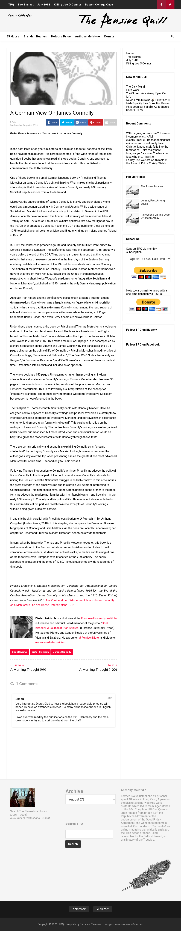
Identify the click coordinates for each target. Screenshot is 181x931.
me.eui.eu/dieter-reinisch (50, 642)
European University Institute (99, 618)
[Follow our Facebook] (161, 4)
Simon (20, 699)
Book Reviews (19, 652)
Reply (109, 698)
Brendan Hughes (35, 36)
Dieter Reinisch (40, 652)
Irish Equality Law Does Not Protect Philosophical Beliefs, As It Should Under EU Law (148, 107)
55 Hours (13, 36)
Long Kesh (149, 799)
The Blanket (26, 4)
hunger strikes (161, 806)
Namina (84, 924)
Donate (109, 36)
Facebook (153, 344)
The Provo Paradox (152, 186)
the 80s (129, 809)
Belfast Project (153, 836)
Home (130, 53)
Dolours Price (61, 36)
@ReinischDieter (89, 637)
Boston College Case (99, 4)
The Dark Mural (135, 86)
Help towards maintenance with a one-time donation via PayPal (146, 292)
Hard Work (132, 90)
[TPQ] (110, 27)
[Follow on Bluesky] (170, 4)
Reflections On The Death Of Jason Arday (155, 216)
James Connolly (62, 652)
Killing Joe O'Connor (67, 4)
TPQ (11, 4)
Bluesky (151, 329)
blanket (130, 802)
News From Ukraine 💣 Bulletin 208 (148, 100)
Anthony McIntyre (87, 36)
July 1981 (43, 4)
